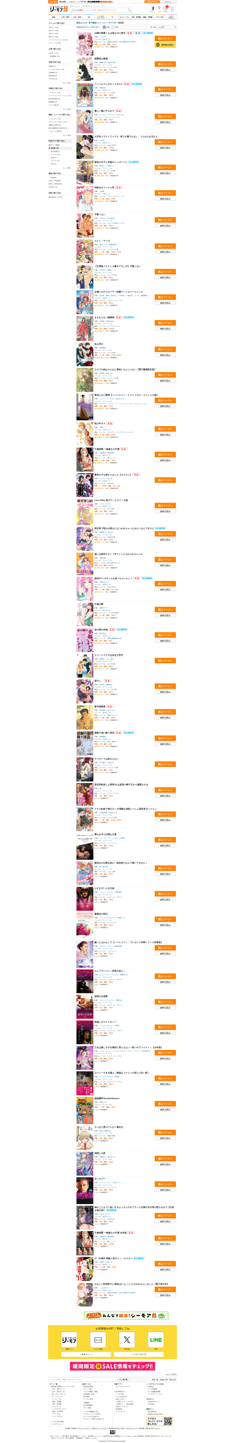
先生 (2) (53, 164)
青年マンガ (106, 455)
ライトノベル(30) (55, 43)
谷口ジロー (111, 710)
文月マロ (111, 532)
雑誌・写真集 (147, 17)
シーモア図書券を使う (91, 1411)
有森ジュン (122, 918)
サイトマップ (120, 1411)
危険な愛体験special (114, 638)
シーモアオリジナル (59, 1409)
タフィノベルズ (112, 793)
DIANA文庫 (111, 537)
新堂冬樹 (111, 453)
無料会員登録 (152, 2)
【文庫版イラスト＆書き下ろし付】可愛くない (117, 266)
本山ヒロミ (117, 1182)
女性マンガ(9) (53, 30)
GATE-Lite (110, 1219)
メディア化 (159, 17)
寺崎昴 (101, 321)
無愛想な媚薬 (101, 58)
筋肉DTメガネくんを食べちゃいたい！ (113, 578)
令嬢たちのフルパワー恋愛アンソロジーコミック (118, 292)
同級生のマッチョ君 (104, 187)
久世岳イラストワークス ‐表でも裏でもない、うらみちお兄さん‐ (126, 136)
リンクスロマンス (113, 326)
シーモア (53, 2)
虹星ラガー (103, 1102)
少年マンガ (106, 194)
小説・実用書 (136, 17)
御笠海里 (118, 892)
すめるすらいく (104, 1214)
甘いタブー (99, 1179)
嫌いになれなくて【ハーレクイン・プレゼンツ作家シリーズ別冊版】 (128, 942)
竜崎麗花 (102, 737)
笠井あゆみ (110, 321)
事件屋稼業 (100, 706)
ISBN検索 (141, 1428)
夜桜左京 (108, 1131)
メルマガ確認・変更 (90, 1391)
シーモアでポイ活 (139, 1354)
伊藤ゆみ (102, 88)
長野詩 (101, 659)
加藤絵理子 (113, 244)
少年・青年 (65, 17)
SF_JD (110, 478)
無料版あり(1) (55, 56)
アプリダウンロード (123, 1386)
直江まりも (111, 1157)
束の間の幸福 (101, 629)
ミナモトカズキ (104, 504)
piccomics (110, 483)
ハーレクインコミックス (111, 117)
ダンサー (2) (55, 161)
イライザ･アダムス (106, 1026)
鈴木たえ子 (120, 399)
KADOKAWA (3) (54, 99)
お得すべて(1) (53, 53)
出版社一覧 (164, 1379)
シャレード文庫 (112, 378)
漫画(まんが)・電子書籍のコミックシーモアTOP (96, 23)
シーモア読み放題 (57, 1421)
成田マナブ (103, 608)
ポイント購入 (88, 1389)
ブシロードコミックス (115, 300)
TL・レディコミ (57, 1396)
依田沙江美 (111, 62)
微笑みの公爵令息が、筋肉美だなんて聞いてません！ (121, 863)
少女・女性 (77, 17)
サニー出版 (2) (54, 105)
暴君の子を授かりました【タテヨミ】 (113, 475)
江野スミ (102, 427)
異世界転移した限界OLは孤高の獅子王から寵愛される (121, 784)
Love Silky (111, 509)
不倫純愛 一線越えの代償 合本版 (110, 1232)
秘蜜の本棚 (111, 1136)
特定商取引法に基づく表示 (116, 1428)
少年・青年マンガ (58, 1389)
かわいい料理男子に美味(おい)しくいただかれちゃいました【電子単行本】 (131, 1284)
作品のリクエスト (122, 1406)
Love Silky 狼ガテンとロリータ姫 (111, 500)
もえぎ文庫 (111, 664)
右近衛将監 (103, 812)
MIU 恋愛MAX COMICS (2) (58, 128)
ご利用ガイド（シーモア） (125, 1401)
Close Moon (111, 587)
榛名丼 (130, 295)
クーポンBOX (88, 1399)
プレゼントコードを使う (92, 1414)
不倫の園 (98, 604)
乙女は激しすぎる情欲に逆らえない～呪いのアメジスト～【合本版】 (128, 1047)
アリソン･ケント (105, 1182)
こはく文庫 (111, 871)
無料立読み (165, 70)
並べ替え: (154, 27)
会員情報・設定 (88, 1394)
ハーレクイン (112, 404)
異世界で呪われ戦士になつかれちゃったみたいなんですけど (124, 528)
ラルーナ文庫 (112, 275)
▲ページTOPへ (171, 1374)
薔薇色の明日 (101, 914)
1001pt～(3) (53, 187)
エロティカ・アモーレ (115, 897)
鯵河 (107, 295)
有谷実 (101, 295)
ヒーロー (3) (55, 154)
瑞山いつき (103, 244)
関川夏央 (102, 710)
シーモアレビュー (57, 1424)
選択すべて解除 (54, 145)
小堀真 (101, 191)
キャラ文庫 (111, 353)
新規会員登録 (88, 1386)
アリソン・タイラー (106, 892)
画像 (116, 27)
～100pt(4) (52, 178)
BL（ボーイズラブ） (59, 1394)
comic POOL (111, 145)
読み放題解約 (88, 1405)
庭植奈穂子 (119, 946)
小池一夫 (109, 1262)
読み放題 (63, 2)
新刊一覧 (172, 1379)
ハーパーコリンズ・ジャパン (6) (60, 96)
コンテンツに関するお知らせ (93, 1419)
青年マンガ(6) (53, 37)
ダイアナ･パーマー (106, 946)
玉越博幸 (102, 453)
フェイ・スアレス (134, 1051)
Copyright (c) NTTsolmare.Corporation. (112, 1441)
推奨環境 (119, 1409)
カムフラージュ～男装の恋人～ (109, 971)
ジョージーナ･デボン (106, 399)
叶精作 (101, 1262)
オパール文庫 (112, 689)
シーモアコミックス (101, 17)
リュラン (102, 478)
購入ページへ (165, 38)
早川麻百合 (146, 1051)
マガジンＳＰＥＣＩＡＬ (115, 196)
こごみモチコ (104, 1288)
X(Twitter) (151, 1404)
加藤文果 (102, 558)
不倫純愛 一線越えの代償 (107, 449)
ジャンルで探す (77, 10)
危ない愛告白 (112, 741)
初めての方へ (120, 1399)
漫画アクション (112, 715)
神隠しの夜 (99, 1153)
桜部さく (102, 166)
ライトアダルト (171, 17)
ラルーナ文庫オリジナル (115, 223)
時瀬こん (111, 166)
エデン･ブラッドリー (106, 1000)
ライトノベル (124, 17)
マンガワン (111, 432)
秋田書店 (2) (53, 102)
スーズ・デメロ (104, 1051)
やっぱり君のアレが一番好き (108, 1127)
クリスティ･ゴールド (106, 115)
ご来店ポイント (86, 1354)
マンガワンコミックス (125, 432)
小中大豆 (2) (53, 79)
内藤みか (102, 1157)
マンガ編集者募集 (154, 1391)
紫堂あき (119, 1000)
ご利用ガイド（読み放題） (125, 1404)
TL (112, 17)
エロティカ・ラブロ (114, 1056)
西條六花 (102, 62)
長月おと (114, 295)
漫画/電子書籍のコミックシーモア (63, 1386)
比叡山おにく (104, 582)
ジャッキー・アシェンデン (108, 838)
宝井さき (111, 763)
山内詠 (101, 684)
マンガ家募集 (152, 1389)
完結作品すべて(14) (55, 197)
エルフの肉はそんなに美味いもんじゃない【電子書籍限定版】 (125, 369)
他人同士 (98, 344)
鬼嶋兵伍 (109, 684)
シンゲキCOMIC (113, 613)
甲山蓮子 (102, 763)
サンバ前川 (110, 659)
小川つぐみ (120, 115)
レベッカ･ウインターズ (107, 918)
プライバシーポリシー (84, 1428)
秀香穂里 (102, 348)
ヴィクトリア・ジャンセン (108, 975)
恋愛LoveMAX (112, 42)
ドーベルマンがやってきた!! (108, 84)
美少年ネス (100, 423)
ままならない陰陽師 (104, 317)
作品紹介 (151, 1386)
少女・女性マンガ (58, 1391)
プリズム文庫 (112, 67)
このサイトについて (131, 1428)
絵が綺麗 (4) (55, 151)
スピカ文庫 (111, 171)
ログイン (168, 2)
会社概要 (67, 1428)
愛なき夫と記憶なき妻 (105, 834)
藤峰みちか (124, 975)
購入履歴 (86, 1396)
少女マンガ (106, 481)
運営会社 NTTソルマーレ (152, 1428)
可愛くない (99, 214)
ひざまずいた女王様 (104, 888)
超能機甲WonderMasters (107, 1098)
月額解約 (86, 1403)
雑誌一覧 (155, 1379)
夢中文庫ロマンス (113, 563)
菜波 (101, 1131)
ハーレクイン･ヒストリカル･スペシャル (133, 404)
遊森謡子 (102, 532)
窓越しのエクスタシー (105, 1022)
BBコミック (111, 458)
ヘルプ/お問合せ (121, 1397)
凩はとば (109, 373)
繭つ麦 (105, 867)
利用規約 (74, 1428)
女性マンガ (106, 39)
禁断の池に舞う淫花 (104, 733)
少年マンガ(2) (53, 34)
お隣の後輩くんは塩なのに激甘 (110, 33)
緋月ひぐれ (113, 812)
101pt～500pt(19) (55, 181)
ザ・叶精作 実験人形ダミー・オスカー (113, 1258)
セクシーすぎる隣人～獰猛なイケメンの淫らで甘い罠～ (122, 1073)
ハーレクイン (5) (54, 119)
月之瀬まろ (111, 218)
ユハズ (136, 295)
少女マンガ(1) (53, 27)
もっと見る (67, 83)
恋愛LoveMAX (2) (55, 125)
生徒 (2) (53, 158)
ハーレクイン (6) (54, 92)
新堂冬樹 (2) (53, 76)
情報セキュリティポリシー (100, 1428)
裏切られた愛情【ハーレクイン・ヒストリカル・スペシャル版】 (126, 395)
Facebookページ (154, 1401)
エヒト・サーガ (102, 241)
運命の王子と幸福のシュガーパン (111, 162)
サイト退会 (87, 1408)
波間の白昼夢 (101, 996)
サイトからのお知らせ (91, 1416)
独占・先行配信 (57, 1411)
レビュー (72, 2)
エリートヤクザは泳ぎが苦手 (108, 655)
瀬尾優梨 (144, 295)
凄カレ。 (99, 680)
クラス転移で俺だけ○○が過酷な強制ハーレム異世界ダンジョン (125, 809)
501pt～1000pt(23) (55, 184)
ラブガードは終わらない (106, 759)
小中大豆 (102, 218)
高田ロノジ (111, 270)
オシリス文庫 (112, 817)
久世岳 (101, 140)
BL (89, 17)
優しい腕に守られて (104, 111)
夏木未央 (102, 633)
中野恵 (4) (52, 66)
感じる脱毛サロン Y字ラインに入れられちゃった (118, 554)
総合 (53, 17)
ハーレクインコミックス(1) (58, 40)
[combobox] (108, 10)
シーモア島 (82, 2)
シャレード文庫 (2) (55, 131)
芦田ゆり (122, 295)
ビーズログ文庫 (112, 249)
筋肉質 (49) (55, 148)
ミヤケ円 (102, 37)
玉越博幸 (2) (53, 72)
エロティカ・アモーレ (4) (58, 122)
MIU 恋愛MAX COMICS (127, 42)
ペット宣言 (111, 93)
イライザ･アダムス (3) (56, 69)
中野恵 (122, 838)
